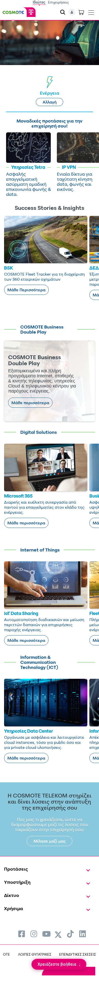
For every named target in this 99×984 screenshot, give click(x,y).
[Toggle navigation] (91, 11)
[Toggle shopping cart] (81, 12)
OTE (6, 954)
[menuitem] (21, 933)
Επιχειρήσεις (58, 2)
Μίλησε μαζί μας (50, 841)
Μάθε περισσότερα (30, 402)
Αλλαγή (50, 102)
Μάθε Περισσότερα (26, 289)
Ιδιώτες (39, 2)
